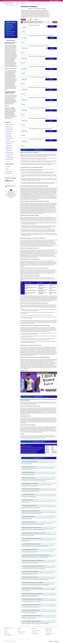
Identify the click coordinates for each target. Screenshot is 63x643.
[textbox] (30, 3)
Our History (11, 0)
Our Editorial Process (35, 633)
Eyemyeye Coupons (9, 143)
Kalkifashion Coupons (9, 131)
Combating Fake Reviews (36, 630)
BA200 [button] (50, 37)
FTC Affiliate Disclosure (22, 631)
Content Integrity (35, 631)
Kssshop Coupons (9, 134)
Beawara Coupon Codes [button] (10, 26)
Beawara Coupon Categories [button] (11, 35)
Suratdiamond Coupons (9, 152)
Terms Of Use (20, 633)
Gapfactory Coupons (9, 129)
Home (4, 0)
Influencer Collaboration (8, 635)
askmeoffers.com (8, 3)
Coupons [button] (29, 19)
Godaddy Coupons (9, 126)
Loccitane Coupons (9, 150)
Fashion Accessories (9, 173)
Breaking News (16, 0)
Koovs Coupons (8, 140)
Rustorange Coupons (9, 159)
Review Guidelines (48, 628)
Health (25, 0)
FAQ (18, 630)
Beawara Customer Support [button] (11, 31)
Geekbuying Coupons (9, 147)
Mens (6, 169)
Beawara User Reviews (10, 33)
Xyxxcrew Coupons (9, 155)
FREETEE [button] (50, 48)
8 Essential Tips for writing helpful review (50, 634)
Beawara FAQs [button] (9, 29)
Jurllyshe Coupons (9, 136)
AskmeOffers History (7, 628)
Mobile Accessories (9, 171)
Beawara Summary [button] (9, 24)
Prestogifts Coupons (9, 148)
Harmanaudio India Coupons (10, 141)
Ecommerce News (21, 0)
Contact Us (6, 631)
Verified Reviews (48, 631)
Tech (28, 0)
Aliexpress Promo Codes (10, 124)
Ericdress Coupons (9, 133)
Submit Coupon (6, 633)
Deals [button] (36, 19)
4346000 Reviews (31, 8)
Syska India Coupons (9, 145)
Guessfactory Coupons (9, 138)
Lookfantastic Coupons (9, 154)
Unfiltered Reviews (48, 630)
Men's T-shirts (8, 166)
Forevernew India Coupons (10, 157)
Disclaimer (19, 628)
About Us (7, 0)
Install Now (55, 22)
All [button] (23, 19)
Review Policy (34, 628)
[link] (5, 181)
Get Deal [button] (51, 58)
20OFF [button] (50, 26)
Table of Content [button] (10, 22)
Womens (7, 168)
